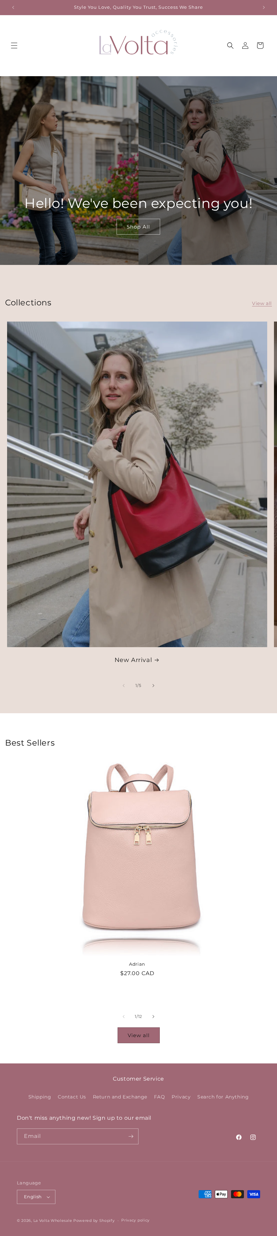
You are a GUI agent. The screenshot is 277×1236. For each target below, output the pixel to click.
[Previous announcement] (13, 7)
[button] (14, 45)
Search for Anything (223, 1097)
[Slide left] (123, 685)
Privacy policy (135, 1220)
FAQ (159, 1097)
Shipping (39, 1097)
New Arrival (133, 659)
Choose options (137, 991)
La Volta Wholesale (52, 1220)
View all (262, 303)
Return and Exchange (120, 1097)
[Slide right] (153, 685)
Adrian (137, 964)
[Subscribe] (130, 1136)
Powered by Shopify (94, 1220)
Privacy (181, 1097)
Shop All (138, 226)
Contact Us (72, 1097)
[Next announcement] (263, 7)
